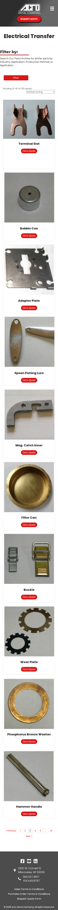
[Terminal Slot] (29, 119)
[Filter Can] (29, 486)
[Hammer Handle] (29, 775)
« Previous (11, 830)
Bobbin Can (29, 228)
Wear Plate (29, 662)
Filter (16, 77)
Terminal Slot (29, 144)
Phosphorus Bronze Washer (29, 734)
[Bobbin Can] (29, 197)
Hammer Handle (29, 807)
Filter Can (29, 517)
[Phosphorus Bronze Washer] (29, 703)
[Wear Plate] (29, 631)
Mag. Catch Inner (29, 445)
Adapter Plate (29, 301)
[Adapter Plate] (29, 269)
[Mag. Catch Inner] (29, 414)
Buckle (29, 590)
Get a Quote (29, 151)
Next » (29, 836)
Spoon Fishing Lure (29, 373)
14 (51, 830)
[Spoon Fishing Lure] (29, 342)
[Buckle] (29, 558)
